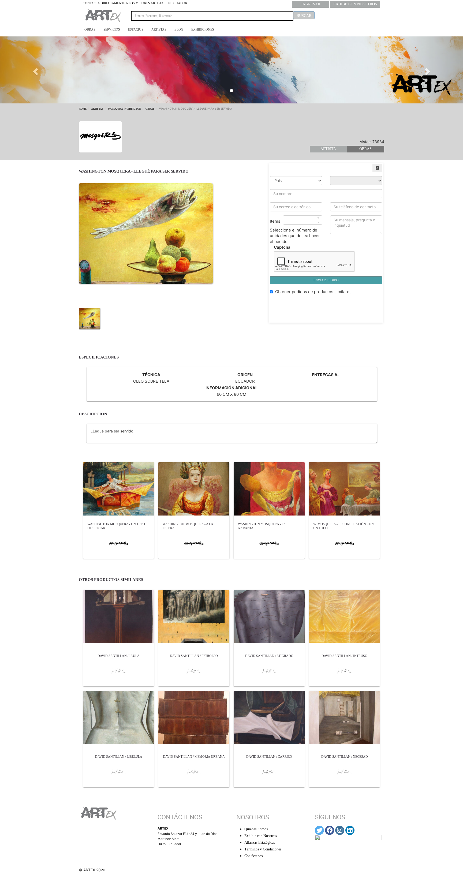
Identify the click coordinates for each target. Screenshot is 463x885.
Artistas (158, 29)
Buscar (304, 16)
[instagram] (339, 830)
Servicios (111, 29)
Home (83, 108)
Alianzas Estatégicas (259, 843)
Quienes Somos (256, 829)
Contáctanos (253, 856)
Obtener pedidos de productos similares (313, 291)
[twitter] (319, 830)
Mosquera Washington (124, 108)
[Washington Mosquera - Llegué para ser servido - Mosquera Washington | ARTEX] (89, 318)
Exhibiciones (202, 29)
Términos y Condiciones (262, 849)
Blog (178, 29)
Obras (89, 29)
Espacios (135, 29)
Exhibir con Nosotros (260, 836)
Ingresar (310, 4)
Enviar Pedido (326, 280)
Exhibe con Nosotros (355, 4)
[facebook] (329, 830)
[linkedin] (349, 830)
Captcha (282, 247)
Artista (328, 149)
